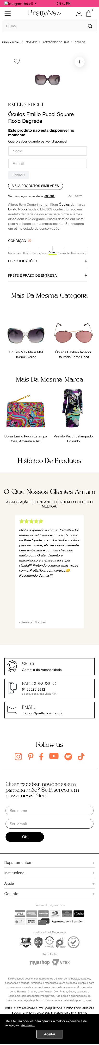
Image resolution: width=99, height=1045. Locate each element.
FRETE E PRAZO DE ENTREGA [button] (32, 275)
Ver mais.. (28, 1025)
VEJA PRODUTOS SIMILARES (35, 186)
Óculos (80, 42)
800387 (49, 196)
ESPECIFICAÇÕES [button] (22, 261)
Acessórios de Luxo (56, 42)
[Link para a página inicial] (11, 42)
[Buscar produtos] (90, 26)
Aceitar (49, 1034)
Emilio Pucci (25, 105)
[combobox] (49, 26)
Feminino (31, 42)
